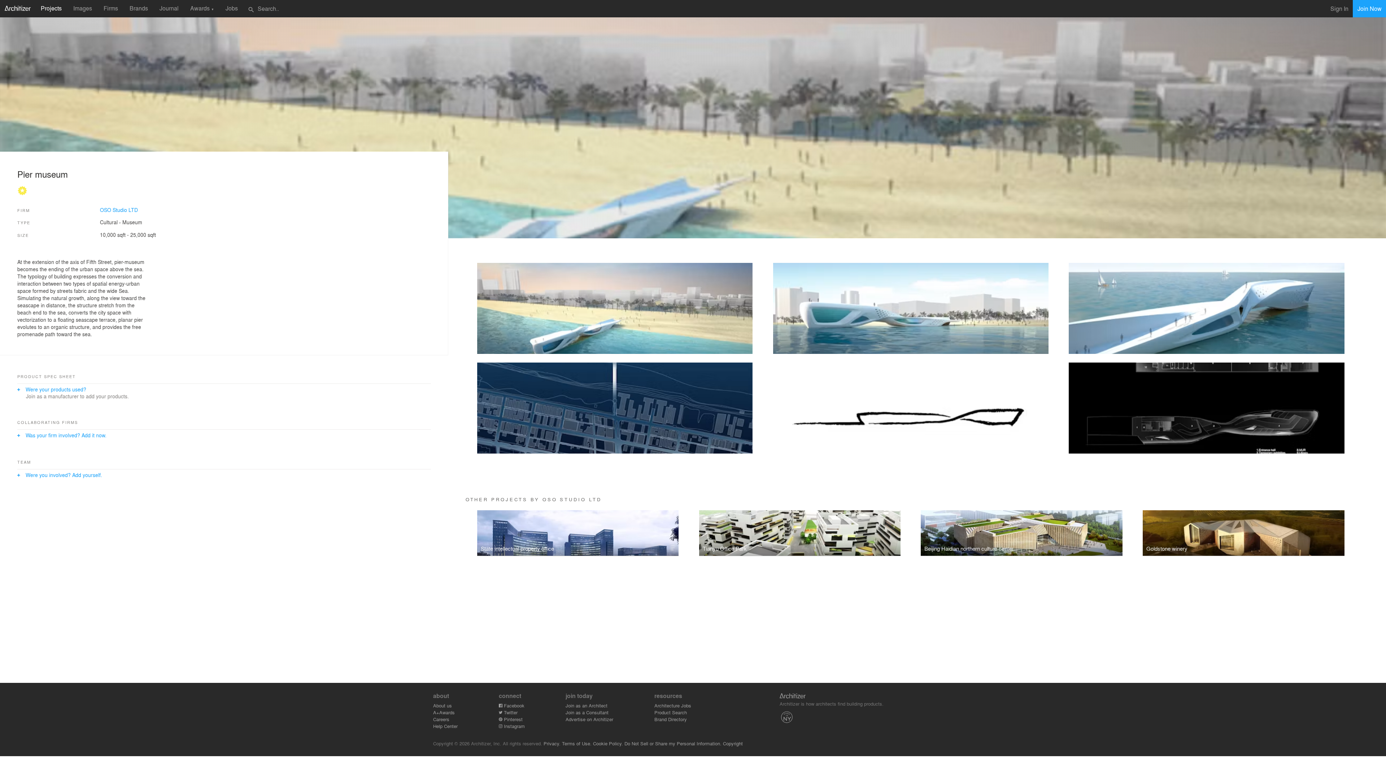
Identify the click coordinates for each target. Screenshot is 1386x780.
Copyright (733, 743)
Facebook (513, 705)
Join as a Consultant (587, 712)
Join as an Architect (586, 705)
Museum (132, 222)
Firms (111, 8)
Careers (441, 719)
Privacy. (552, 743)
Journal (169, 8)
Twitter (510, 712)
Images (82, 8)
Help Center (445, 726)
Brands (139, 8)
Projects (51, 8)
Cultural (109, 222)
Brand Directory (670, 719)
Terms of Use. (577, 743)
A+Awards (444, 712)
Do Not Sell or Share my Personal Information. (673, 743)
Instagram (513, 726)
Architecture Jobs (672, 705)
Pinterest (512, 719)
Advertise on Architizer (589, 719)
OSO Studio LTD (119, 209)
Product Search (670, 712)
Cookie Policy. (608, 743)
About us (442, 705)
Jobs (232, 8)
